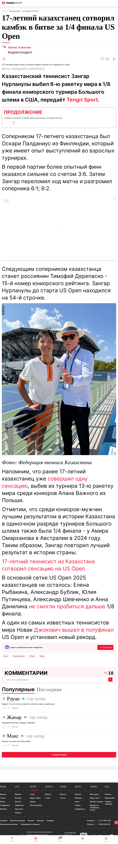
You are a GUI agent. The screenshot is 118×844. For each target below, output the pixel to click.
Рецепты (18, 813)
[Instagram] (116, 822)
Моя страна (94, 794)
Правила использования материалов (39, 832)
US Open (32, 656)
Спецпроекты (5, 805)
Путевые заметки (96, 802)
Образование (109, 798)
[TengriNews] (12, 839)
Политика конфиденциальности (37, 835)
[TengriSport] (36, 839)
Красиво (18, 794)
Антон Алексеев (19, 47)
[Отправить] (110, 680)
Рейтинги (3, 809)
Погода (2, 802)
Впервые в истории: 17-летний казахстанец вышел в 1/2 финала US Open (33, 118)
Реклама (31, 820)
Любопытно (19, 805)
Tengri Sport (82, 100)
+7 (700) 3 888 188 (103, 824)
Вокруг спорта (35, 798)
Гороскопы (19, 809)
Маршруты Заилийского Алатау (94, 807)
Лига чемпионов (36, 805)
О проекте (3, 820)
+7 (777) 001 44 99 (104, 820)
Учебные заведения (108, 803)
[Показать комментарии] (102, 59)
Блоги (77, 802)
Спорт (32, 794)
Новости (3, 794)
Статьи (2, 798)
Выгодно (18, 798)
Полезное (78, 798)
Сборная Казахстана (18, 656)
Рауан (13, 699)
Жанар (14, 717)
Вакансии (40, 820)
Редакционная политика (9, 824)
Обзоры (78, 805)
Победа (42, 656)
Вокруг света (94, 798)
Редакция (50, 820)
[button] (106, 840)
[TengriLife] (82, 839)
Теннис (6, 656)
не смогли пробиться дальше (67, 606)
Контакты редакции (17, 820)
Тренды (32, 802)
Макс (13, 736)
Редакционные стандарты (30, 824)
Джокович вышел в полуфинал (74, 630)
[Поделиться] (114, 59)
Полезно (18, 802)
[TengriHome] (59, 839)
